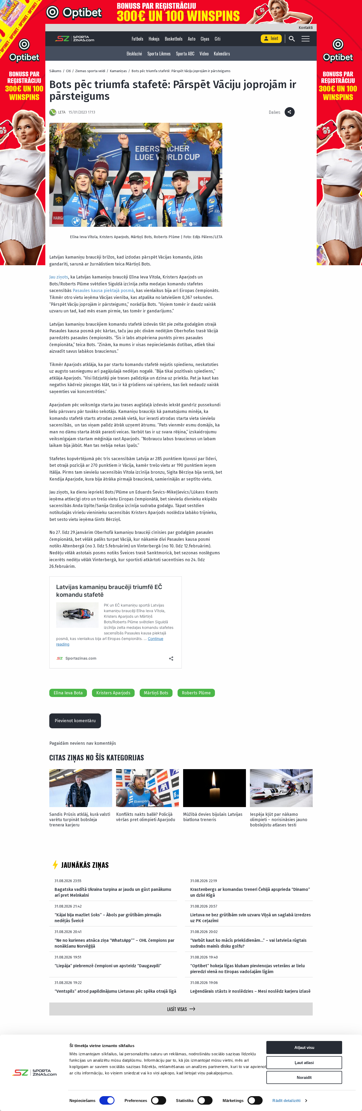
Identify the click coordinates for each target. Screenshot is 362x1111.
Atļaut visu (304, 1047)
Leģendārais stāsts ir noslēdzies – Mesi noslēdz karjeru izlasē (250, 991)
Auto (191, 39)
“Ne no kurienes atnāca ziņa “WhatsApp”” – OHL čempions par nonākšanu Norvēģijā (114, 943)
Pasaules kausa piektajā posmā (103, 290)
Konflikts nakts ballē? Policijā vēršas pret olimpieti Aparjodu (145, 817)
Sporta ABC (185, 53)
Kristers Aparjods (113, 692)
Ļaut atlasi (304, 1062)
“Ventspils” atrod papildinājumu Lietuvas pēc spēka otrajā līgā (115, 991)
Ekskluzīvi (134, 53)
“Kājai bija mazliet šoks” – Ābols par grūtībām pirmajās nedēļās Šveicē (108, 917)
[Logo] (74, 39)
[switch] (158, 1100)
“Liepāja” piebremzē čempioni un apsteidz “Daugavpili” (108, 965)
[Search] (291, 38)
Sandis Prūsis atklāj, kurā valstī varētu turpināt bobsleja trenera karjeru (79, 819)
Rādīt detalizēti (286, 1100)
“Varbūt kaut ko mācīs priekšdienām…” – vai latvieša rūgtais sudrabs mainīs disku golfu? (248, 943)
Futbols (137, 39)
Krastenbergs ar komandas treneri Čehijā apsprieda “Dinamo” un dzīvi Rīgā (250, 892)
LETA (61, 112)
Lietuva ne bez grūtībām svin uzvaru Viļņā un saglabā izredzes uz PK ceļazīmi (250, 917)
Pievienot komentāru (75, 720)
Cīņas (205, 39)
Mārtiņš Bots (156, 692)
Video (204, 53)
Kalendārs (222, 53)
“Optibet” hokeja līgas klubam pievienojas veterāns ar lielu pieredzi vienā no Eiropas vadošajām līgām (247, 968)
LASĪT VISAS (177, 1009)
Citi (217, 39)
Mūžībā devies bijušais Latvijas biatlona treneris (212, 817)
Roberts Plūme (196, 692)
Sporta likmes (159, 53)
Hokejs (154, 39)
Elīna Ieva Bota (68, 692)
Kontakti (306, 27)
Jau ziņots (58, 277)
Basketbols (174, 39)
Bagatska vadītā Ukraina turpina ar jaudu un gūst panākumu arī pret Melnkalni (113, 892)
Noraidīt (304, 1077)
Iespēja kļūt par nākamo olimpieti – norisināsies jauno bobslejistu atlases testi (278, 819)
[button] (306, 784)
